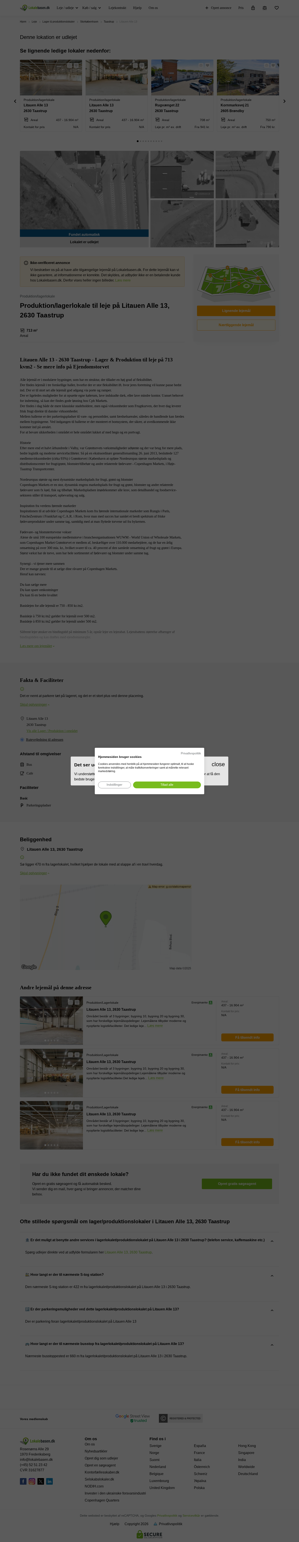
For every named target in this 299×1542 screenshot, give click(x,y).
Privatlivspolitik (191, 753)
